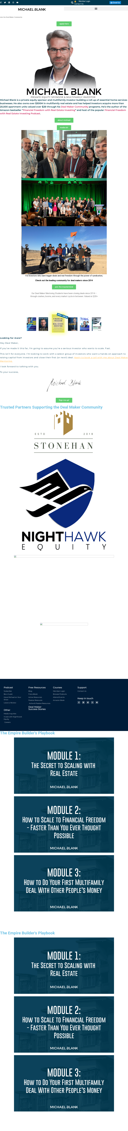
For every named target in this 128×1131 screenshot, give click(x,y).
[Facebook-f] (1, 2)
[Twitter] (5, 2)
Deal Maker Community (74, 106)
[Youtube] (17, 2)
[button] (72, 3)
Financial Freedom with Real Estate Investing (49, 110)
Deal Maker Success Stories (37, 708)
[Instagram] (13, 2)
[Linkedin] (9, 2)
